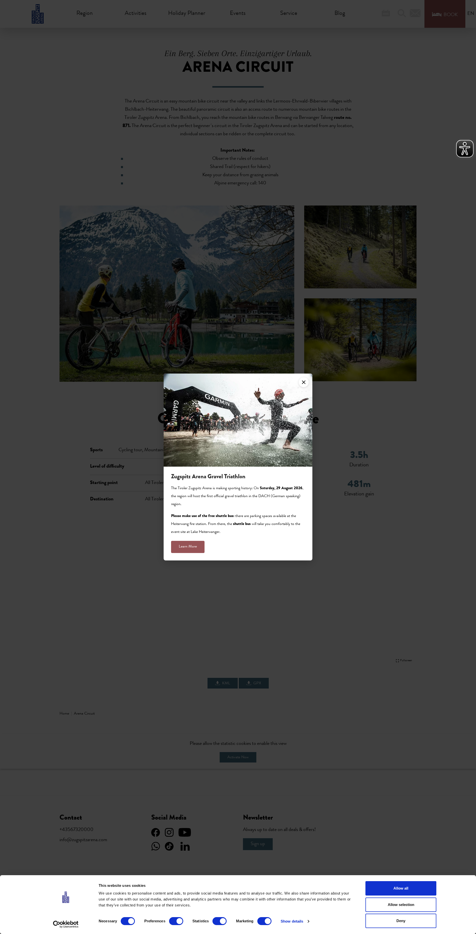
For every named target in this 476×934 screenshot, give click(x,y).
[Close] (304, 382)
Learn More (188, 547)
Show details (292, 921)
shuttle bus (242, 524)
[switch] (176, 921)
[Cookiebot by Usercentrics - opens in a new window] (66, 924)
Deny (400, 921)
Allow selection (401, 904)
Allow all (400, 888)
